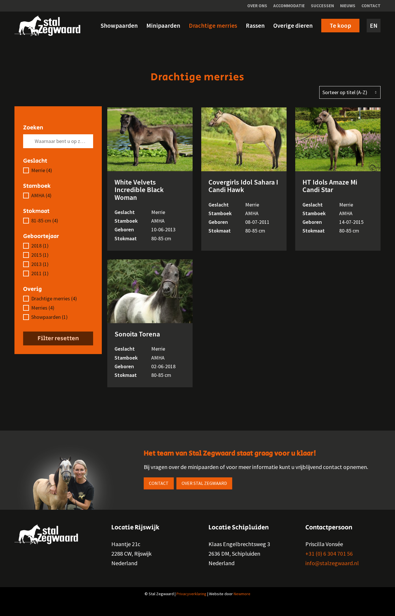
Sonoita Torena (137, 334)
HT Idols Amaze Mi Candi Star (329, 186)
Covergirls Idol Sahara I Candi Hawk (243, 186)
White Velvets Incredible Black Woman (139, 190)
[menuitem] (257, 5)
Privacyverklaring (191, 593)
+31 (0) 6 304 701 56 (329, 553)
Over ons (257, 5)
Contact (371, 5)
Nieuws (347, 5)
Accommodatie (289, 5)
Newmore (242, 593)
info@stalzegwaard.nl (332, 563)
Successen (322, 5)
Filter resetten (58, 338)
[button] (58, 170)
